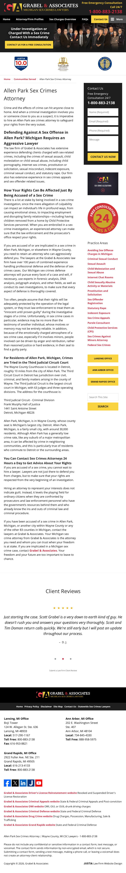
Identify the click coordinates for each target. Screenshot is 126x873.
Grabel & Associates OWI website (24, 806)
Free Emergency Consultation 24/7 (99, 96)
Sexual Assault (97, 263)
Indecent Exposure (99, 313)
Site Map (58, 706)
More (119, 19)
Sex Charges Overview (62, 19)
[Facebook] (7, 783)
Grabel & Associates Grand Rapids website (29, 825)
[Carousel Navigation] (63, 659)
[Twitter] (15, 783)
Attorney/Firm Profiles (29, 19)
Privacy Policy (31, 706)
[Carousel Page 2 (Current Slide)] (63, 659)
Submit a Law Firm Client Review (63, 670)
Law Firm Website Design (103, 863)
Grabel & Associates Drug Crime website (28, 816)
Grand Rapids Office (103, 381)
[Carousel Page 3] (71, 659)
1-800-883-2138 (105, 11)
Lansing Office (103, 358)
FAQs (85, 19)
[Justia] (30, 783)
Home (41, 7)
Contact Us (100, 19)
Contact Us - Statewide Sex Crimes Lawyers (87, 706)
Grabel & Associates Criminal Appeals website (32, 801)
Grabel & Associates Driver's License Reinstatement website (40, 793)
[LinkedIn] (23, 783)
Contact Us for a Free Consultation (29, 44)
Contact (102, 8)
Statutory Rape (97, 308)
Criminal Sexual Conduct (103, 259)
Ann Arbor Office (103, 370)
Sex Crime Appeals (99, 318)
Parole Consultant (99, 323)
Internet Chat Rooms (100, 277)
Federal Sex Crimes (99, 345)
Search (103, 406)
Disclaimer (46, 706)
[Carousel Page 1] (55, 659)
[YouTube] (38, 783)
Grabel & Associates (43, 550)
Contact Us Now (103, 157)
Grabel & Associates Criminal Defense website (32, 811)
